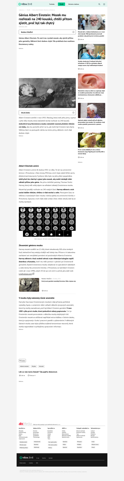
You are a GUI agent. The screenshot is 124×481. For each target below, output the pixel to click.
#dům (64, 444)
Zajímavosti (22, 439)
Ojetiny (20, 434)
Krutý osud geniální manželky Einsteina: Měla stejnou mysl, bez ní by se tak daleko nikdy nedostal (59, 281)
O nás (37, 458)
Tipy (77, 434)
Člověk (61, 4)
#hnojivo (79, 441)
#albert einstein (24, 366)
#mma (50, 447)
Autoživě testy (22, 432)
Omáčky (93, 432)
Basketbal (50, 431)
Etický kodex (23, 463)
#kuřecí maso (95, 444)
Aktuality (21, 431)
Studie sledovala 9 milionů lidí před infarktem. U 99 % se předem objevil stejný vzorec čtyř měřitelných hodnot (90, 63)
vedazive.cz (22, 10)
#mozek (41, 366)
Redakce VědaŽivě (27, 32)
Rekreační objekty (66, 435)
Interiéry (64, 432)
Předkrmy (93, 434)
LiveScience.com (25, 274)
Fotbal (49, 434)
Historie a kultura (73, 4)
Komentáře (36, 432)
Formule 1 (50, 432)
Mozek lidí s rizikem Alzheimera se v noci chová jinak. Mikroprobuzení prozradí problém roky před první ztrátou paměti (91, 34)
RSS (37, 463)
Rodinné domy (65, 437)
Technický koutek (23, 437)
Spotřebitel (36, 435)
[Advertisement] (47, 61)
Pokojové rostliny (80, 432)
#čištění (79, 444)
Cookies (31, 463)
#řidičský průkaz (24, 447)
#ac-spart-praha (52, 442)
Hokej (49, 435)
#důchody (36, 447)
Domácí (35, 431)
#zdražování (37, 441)
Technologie (36, 437)
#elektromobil (23, 442)
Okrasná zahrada (80, 431)
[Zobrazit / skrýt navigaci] (104, 4)
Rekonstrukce (65, 434)
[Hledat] (99, 4)
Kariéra (44, 458)
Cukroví (93, 431)
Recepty (93, 435)
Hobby (63, 431)
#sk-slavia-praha (52, 445)
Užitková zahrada (80, 435)
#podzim (79, 447)
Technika (51, 4)
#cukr (93, 441)
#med (93, 447)
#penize (65, 447)
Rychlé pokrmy (94, 437)
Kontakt (50, 458)
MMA (49, 437)
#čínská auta (23, 445)
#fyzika (34, 366)
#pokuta (36, 444)
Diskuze (32, 375)
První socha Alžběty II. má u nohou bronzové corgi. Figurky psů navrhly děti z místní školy (91, 152)
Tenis (49, 439)
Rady (20, 435)
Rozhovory (35, 434)
